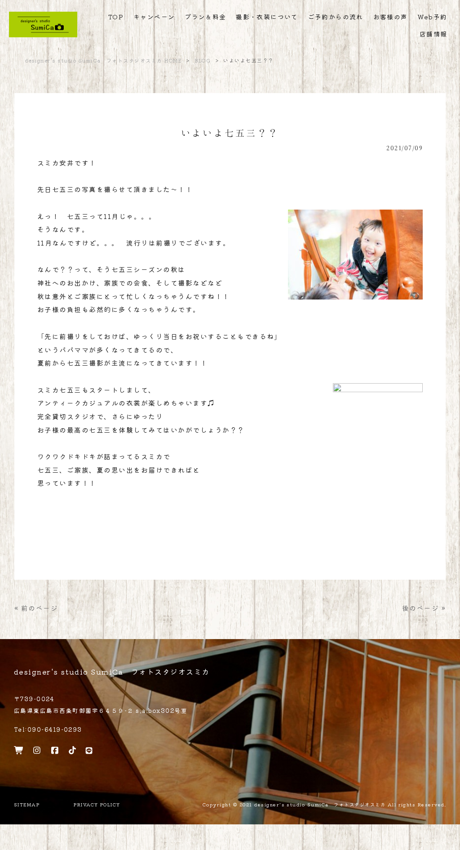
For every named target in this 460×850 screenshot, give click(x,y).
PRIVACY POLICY (97, 804)
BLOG (203, 60)
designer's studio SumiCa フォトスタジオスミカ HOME (103, 60)
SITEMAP (27, 804)
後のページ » (424, 608)
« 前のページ (36, 608)
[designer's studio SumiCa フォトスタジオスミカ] (43, 34)
